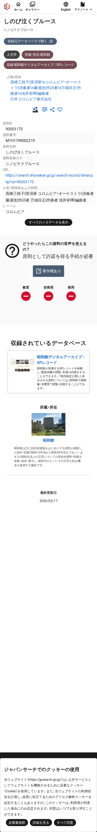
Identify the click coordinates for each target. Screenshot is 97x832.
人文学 (12, 54)
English (66, 9)
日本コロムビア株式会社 (31, 99)
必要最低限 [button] (17, 822)
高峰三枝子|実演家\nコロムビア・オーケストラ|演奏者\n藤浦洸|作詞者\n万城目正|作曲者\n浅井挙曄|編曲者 (45, 88)
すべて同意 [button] (65, 822)
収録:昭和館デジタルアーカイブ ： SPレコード (40, 65)
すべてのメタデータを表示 (48, 222)
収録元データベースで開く (27, 41)
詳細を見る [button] (41, 822)
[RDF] (36, 109)
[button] (83, 6)
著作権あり (51, 271)
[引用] (45, 109)
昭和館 (48, 440)
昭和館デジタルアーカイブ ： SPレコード (61, 360)
